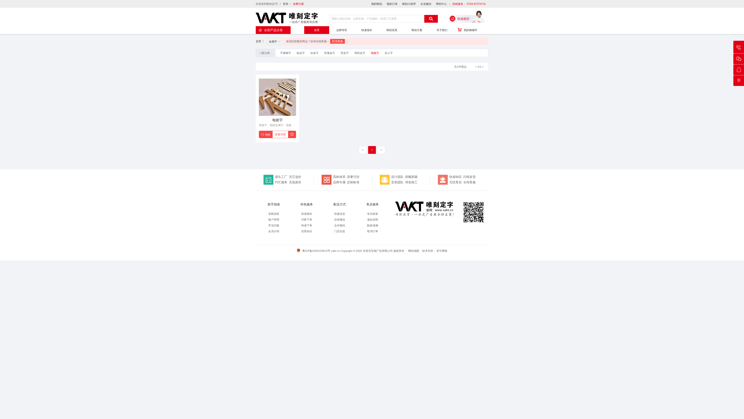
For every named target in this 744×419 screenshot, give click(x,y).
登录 (285, 3)
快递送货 (339, 213)
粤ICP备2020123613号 (316, 250)
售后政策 (372, 213)
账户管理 (273, 219)
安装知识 (306, 231)
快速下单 (306, 225)
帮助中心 (441, 3)
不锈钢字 (285, 53)
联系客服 (337, 41)
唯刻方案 (417, 30)
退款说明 (372, 219)
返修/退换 (372, 225)
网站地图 (413, 250)
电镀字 (375, 53)
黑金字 (345, 53)
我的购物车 (470, 30)
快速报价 (366, 30)
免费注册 (298, 3)
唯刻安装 (392, 30)
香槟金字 (359, 53)
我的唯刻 (376, 3)
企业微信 (425, 3)
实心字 (389, 53)
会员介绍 (273, 231)
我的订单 (392, 3)
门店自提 (339, 231)
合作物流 (339, 225)
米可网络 (442, 250)
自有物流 (339, 219)
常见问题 (273, 225)
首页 (316, 30)
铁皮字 (301, 53)
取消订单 (372, 231)
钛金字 (314, 53)
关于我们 (442, 30)
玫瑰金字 (329, 53)
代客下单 (306, 219)
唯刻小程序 (409, 3)
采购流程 (273, 213)
